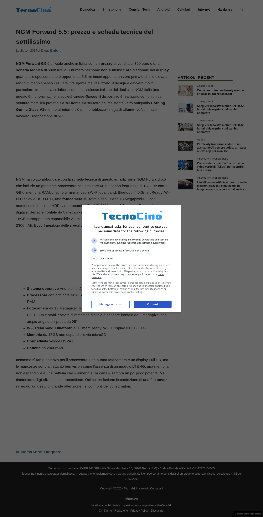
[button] (131, 258)
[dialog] (131, 258)
